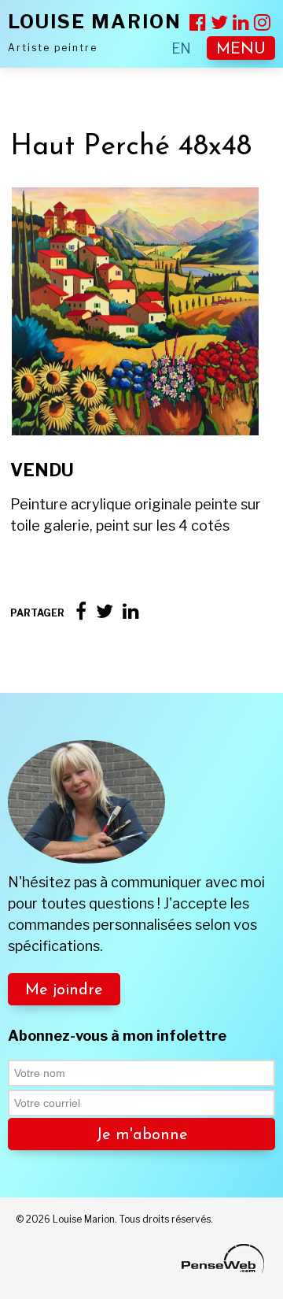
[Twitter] (104, 611)
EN (181, 48)
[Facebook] (81, 611)
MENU (241, 49)
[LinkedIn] (130, 611)
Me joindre (64, 990)
